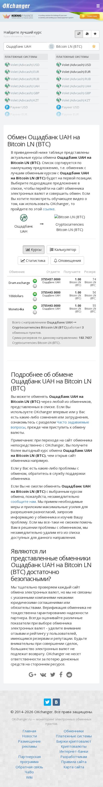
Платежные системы (74, 736)
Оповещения (69, 260)
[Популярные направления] (87, 34)
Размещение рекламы (29, 744)
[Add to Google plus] (32, 674)
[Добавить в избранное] (94, 46)
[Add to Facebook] (61, 674)
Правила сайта (73, 761)
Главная (29, 730)
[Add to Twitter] (52, 674)
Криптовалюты (73, 746)
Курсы (35, 249)
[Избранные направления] (95, 34)
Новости (29, 736)
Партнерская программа (29, 759)
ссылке (49, 208)
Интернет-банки (73, 751)
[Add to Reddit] (69, 674)
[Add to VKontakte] (43, 674)
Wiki (29, 777)
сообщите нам (23, 501)
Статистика (35, 260)
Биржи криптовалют (73, 741)
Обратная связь (29, 766)
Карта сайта (73, 766)
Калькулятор (64, 249)
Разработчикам (73, 756)
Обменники (74, 730)
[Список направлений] (79, 34)
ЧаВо (29, 771)
